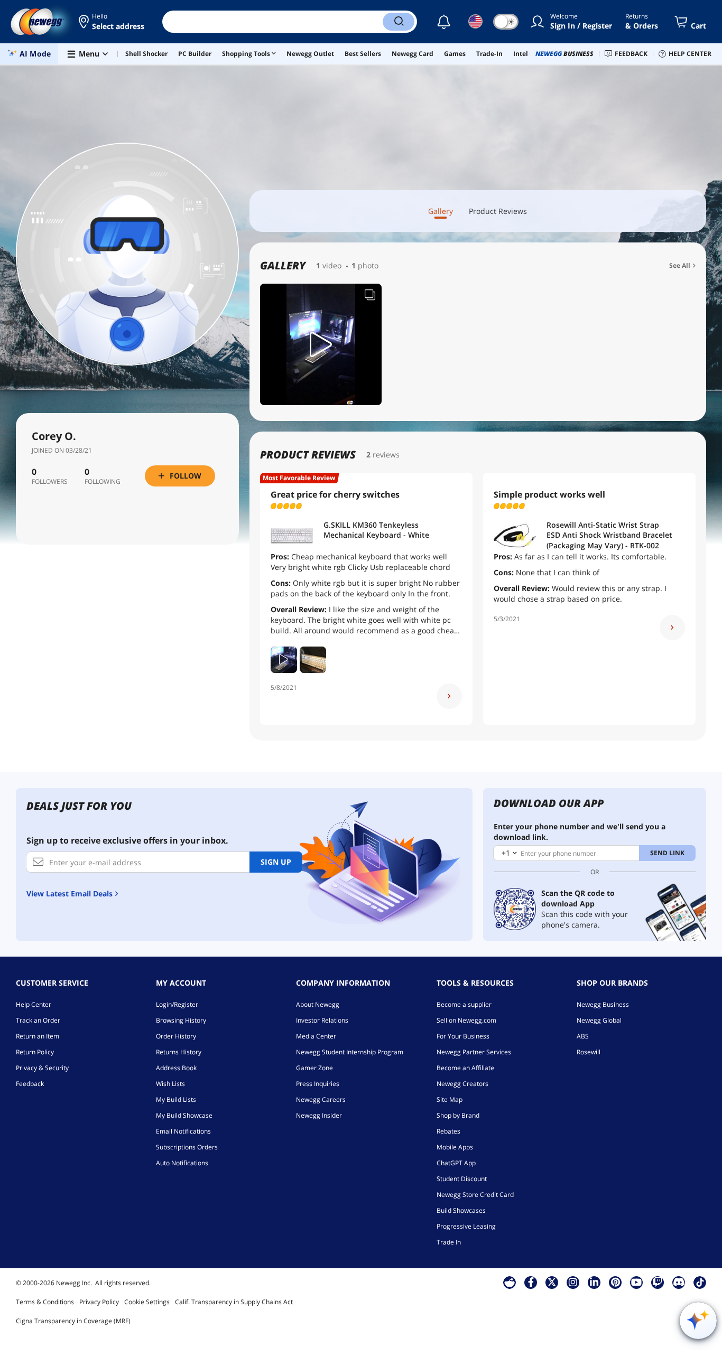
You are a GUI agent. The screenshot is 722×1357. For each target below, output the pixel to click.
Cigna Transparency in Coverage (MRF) (73, 1320)
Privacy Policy (99, 1301)
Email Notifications (183, 1131)
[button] (112, 22)
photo (368, 265)
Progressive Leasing (466, 1226)
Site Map (449, 1099)
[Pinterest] (615, 1282)
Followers (50, 482)
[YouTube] (636, 1282)
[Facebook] (531, 1282)
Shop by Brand (458, 1115)
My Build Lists (176, 1099)
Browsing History (181, 1020)
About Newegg (317, 1004)
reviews (386, 455)
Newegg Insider (319, 1115)
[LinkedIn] (594, 1282)
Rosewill (588, 1051)
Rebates (448, 1131)
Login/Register (177, 1004)
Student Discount (462, 1178)
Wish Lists (170, 1083)
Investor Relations (322, 1020)
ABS (583, 1036)
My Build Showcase (184, 1115)
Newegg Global (599, 1020)
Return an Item (37, 1036)
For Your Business (463, 1036)
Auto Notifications (182, 1162)
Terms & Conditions (45, 1301)
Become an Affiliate (465, 1067)
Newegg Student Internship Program (349, 1051)
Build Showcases (461, 1210)
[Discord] (679, 1282)
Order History (176, 1036)
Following (103, 482)
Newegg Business (603, 1004)
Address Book (176, 1067)
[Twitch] (657, 1282)
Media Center (316, 1036)
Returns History (178, 1051)
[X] (552, 1282)
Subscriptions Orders (187, 1147)
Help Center (33, 1004)
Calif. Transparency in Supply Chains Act (234, 1301)
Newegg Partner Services (474, 1051)
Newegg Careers (321, 1099)
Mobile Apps (455, 1147)
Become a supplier (464, 1004)
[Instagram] (573, 1282)
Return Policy (35, 1051)
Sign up (276, 862)
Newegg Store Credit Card (475, 1194)
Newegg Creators (462, 1083)
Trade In (449, 1242)
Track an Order (38, 1020)
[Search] (398, 22)
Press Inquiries (317, 1083)
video (331, 265)
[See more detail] (449, 696)
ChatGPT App (456, 1162)
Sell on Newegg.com (466, 1020)
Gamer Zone (314, 1067)
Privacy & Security (42, 1067)
